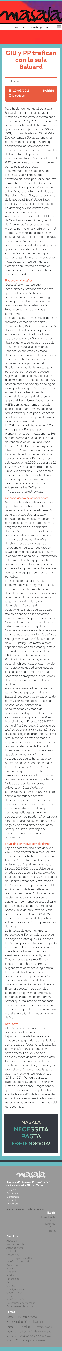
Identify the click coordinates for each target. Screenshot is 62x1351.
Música (10, 1275)
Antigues (11, 1240)
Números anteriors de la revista (25, 1209)
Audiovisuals (13, 1265)
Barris (48, 90)
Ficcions (11, 1271)
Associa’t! (12, 1203)
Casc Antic (49, 1220)
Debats (10, 1296)
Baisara (10, 1268)
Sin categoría (25, 1340)
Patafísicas (12, 1278)
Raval (52, 1230)
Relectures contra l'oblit (20, 1302)
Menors (51, 1332)
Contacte (11, 1200)
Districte (18, 95)
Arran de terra (14, 1247)
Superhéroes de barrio (19, 1306)
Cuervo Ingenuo (15, 1292)
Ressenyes (12, 1254)
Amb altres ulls (15, 1244)
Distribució (12, 1196)
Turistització (40, 1340)
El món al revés (15, 1299)
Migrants (11, 1336)
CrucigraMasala (15, 1289)
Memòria (43, 1331)
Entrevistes (29, 1317)
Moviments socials (32, 1336)
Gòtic (52, 1227)
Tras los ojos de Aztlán (19, 1258)
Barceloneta (48, 1217)
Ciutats (10, 1285)
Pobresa (10, 1340)
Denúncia (13, 1317)
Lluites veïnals (27, 1331)
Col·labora (12, 1193)
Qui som (11, 1189)
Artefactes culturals (18, 1261)
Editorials (11, 1251)
